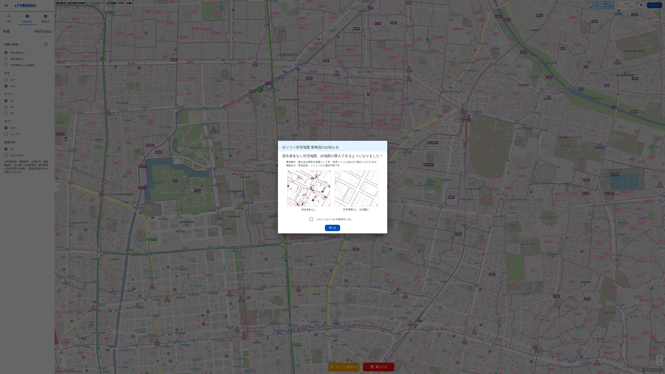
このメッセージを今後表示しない (334, 219)
